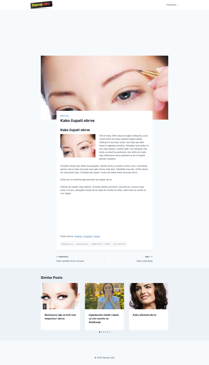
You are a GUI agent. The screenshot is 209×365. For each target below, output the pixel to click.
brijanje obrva (67, 244)
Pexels (96, 236)
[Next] (164, 306)
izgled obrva (96, 244)
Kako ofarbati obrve (144, 314)
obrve (107, 244)
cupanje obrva (82, 244)
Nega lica (64, 116)
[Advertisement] (104, 28)
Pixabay (78, 236)
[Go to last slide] (45, 306)
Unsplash (87, 236)
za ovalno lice (119, 244)
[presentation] (60, 296)
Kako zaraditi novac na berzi (70, 259)
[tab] (99, 332)
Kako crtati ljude (145, 259)
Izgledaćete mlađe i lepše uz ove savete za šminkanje (104, 318)
